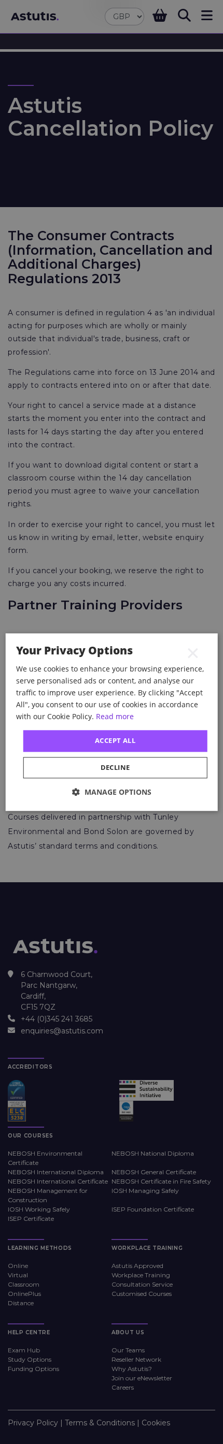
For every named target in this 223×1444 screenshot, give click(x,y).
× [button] (193, 652)
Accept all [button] (115, 741)
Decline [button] (115, 767)
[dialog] (112, 722)
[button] (111, 792)
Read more (115, 716)
